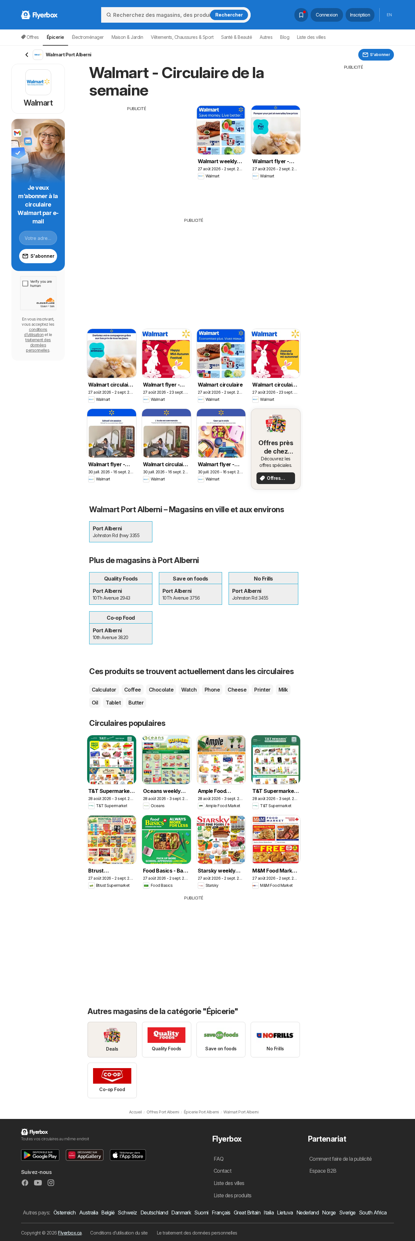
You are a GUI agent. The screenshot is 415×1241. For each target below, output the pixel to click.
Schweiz (127, 1212)
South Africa (373, 1212)
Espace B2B (323, 1171)
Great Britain (247, 1212)
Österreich (64, 1212)
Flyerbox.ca (69, 1232)
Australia (88, 1212)
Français (221, 1212)
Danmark (181, 1212)
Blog (284, 37)
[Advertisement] (137, 157)
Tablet (113, 702)
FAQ (218, 1159)
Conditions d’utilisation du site (119, 1232)
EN (389, 14)
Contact (222, 1171)
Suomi (201, 1212)
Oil (95, 702)
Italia (269, 1212)
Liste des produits (233, 1195)
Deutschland (154, 1212)
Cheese (237, 689)
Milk (283, 689)
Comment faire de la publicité (340, 1159)
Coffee (132, 689)
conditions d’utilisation (35, 332)
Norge (329, 1212)
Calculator (104, 689)
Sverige (347, 1212)
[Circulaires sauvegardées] (301, 15)
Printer (262, 689)
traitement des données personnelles (38, 345)
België (107, 1212)
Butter (136, 702)
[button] (40, 1155)
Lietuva (285, 1212)
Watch (188, 689)
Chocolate (161, 689)
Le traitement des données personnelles (197, 1232)
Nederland (307, 1212)
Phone (212, 689)
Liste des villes (311, 37)
